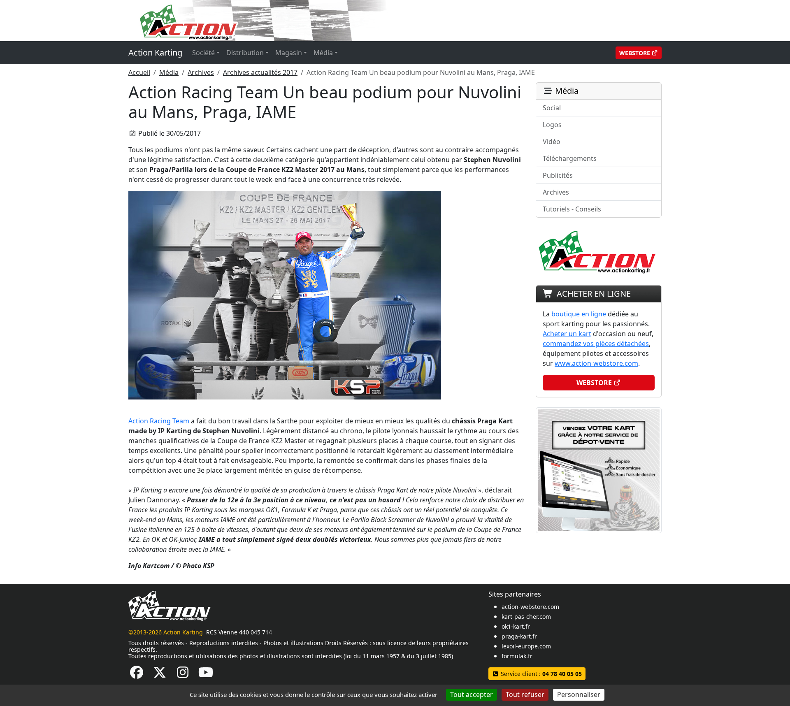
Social (552, 107)
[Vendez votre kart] (599, 469)
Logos (552, 124)
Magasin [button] (288, 52)
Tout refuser (525, 694)
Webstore (635, 53)
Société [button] (203, 52)
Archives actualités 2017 (260, 72)
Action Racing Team (158, 420)
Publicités (558, 175)
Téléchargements (570, 158)
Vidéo (551, 141)
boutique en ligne (578, 313)
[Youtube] (206, 674)
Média (169, 72)
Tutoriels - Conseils (572, 209)
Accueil (139, 72)
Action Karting (155, 52)
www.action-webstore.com (596, 363)
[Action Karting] (286, 19)
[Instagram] (182, 674)
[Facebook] (136, 674)
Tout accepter (471, 694)
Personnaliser (578, 694)
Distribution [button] (245, 52)
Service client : (540, 674)
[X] (159, 674)
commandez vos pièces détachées (596, 343)
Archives (201, 72)
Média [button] (323, 52)
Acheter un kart (567, 333)
